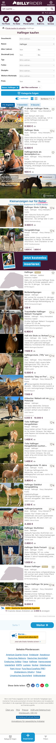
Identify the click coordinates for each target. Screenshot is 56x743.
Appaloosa (45, 654)
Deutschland (47, 177)
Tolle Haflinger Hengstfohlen (31, 423)
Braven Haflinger (32, 566)
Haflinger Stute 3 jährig (35, 207)
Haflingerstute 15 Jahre (35, 465)
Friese (25, 661)
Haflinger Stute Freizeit (35, 547)
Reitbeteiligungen (32, 292)
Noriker (35, 665)
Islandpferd (10, 665)
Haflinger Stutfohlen (34, 528)
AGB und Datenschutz (40, 710)
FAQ (18, 710)
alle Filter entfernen (31, 87)
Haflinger (28, 272)
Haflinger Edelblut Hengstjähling (33, 485)
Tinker (38, 672)
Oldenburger (45, 665)
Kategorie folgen (28, 93)
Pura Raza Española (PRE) (33, 668)
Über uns (10, 710)
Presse (25, 710)
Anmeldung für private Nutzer (28, 717)
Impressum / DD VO (28, 713)
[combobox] (37, 39)
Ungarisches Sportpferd (21, 675)
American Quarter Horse (17, 654)
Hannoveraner (44, 661)
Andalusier (34, 654)
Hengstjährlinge (32, 230)
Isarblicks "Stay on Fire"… (36, 376)
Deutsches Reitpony (17, 658)
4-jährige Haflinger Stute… (37, 108)
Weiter (42, 624)
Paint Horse (15, 668)
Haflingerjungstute (33, 508)
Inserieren (28, 736)
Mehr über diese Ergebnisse (44, 616)
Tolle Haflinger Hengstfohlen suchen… (35, 444)
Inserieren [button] (48, 195)
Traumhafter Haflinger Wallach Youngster (35, 312)
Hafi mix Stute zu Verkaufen (37, 335)
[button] (3, 3)
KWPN (19, 665)
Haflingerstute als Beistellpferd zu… (32, 153)
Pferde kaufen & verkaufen (16, 28)
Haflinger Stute (31, 130)
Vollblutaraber (39, 675)
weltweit (24, 98)
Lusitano (27, 665)
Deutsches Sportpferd (37, 658)
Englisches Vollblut (12, 661)
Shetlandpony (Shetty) (24, 672)
